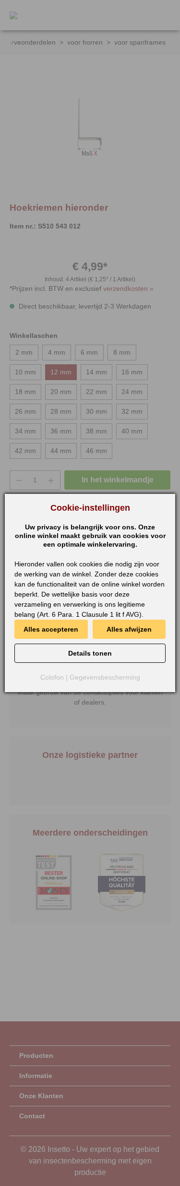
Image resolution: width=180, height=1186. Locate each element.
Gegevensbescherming (105, 677)
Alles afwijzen (129, 629)
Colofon (52, 677)
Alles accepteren (51, 629)
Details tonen (90, 653)
